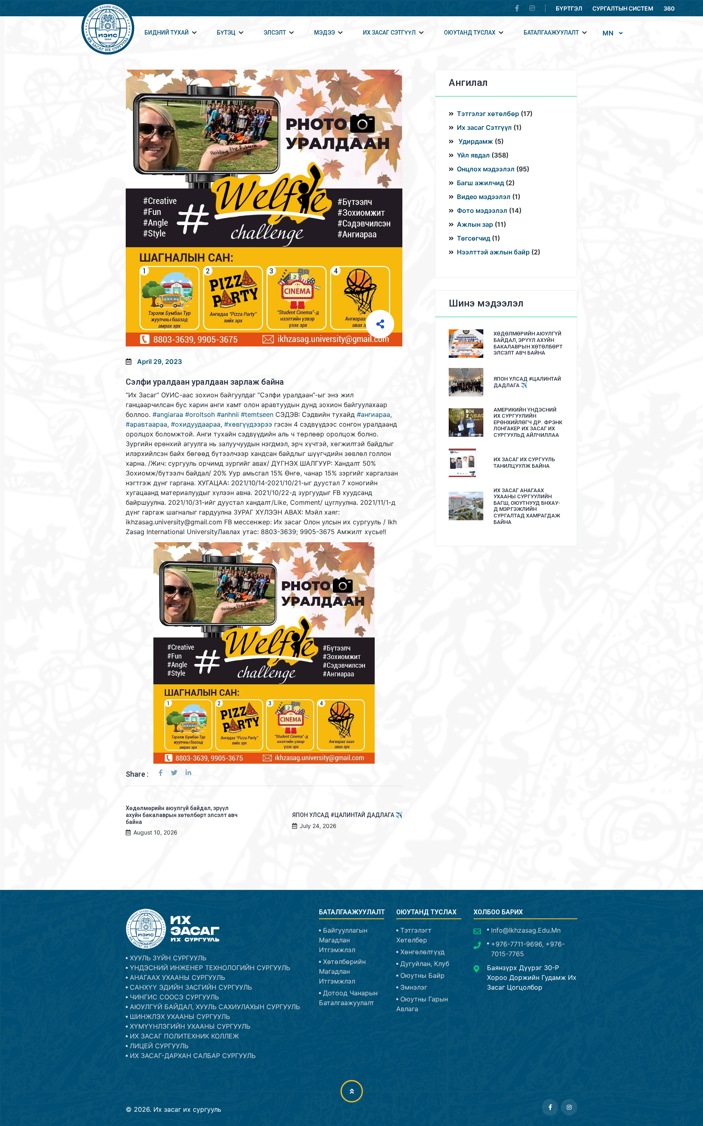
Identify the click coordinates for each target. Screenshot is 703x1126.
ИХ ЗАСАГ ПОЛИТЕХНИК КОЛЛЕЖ (184, 1036)
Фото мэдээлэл (482, 210)
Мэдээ (324, 32)
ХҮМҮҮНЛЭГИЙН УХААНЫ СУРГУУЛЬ (190, 1026)
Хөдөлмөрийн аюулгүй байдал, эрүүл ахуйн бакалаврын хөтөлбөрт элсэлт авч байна (182, 815)
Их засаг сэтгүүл (389, 32)
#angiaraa (168, 414)
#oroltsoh (200, 414)
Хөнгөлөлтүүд (422, 952)
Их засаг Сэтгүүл (484, 127)
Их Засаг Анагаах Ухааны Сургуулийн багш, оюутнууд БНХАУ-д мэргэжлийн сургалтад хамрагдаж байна (526, 506)
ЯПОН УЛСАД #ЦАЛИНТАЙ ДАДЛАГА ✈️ (347, 815)
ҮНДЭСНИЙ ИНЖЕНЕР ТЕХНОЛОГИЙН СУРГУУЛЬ (210, 968)
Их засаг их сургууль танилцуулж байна (524, 462)
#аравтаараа (146, 424)
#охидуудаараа (196, 424)
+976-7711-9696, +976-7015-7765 (528, 949)
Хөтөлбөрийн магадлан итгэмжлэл (342, 971)
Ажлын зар (475, 224)
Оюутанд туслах (470, 32)
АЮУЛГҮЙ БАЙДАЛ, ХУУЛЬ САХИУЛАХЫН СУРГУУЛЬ (215, 1007)
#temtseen (257, 414)
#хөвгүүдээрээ (248, 424)
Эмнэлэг (413, 987)
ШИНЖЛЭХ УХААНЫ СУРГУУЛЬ (180, 1016)
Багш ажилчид (480, 183)
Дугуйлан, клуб (424, 964)
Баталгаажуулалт (551, 32)
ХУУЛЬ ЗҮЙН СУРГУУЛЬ (168, 958)
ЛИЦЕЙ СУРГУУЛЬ (159, 1046)
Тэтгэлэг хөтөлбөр (489, 114)
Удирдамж (475, 141)
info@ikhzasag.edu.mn (526, 930)
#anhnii (228, 414)
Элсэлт (275, 32)
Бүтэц (226, 32)
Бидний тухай (166, 32)
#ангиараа (373, 414)
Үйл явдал (473, 155)
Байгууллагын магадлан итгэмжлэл (343, 940)
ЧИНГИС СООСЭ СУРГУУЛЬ (174, 997)
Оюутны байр (422, 975)
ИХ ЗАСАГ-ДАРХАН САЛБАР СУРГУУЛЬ (192, 1056)
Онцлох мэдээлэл (486, 169)
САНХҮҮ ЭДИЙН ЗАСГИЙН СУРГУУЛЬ (191, 987)
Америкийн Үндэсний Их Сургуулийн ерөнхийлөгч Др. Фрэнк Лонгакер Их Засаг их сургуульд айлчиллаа (527, 422)
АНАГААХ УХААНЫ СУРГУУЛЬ (177, 977)
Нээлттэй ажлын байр (493, 252)
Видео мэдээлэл (484, 197)
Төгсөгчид (473, 238)
